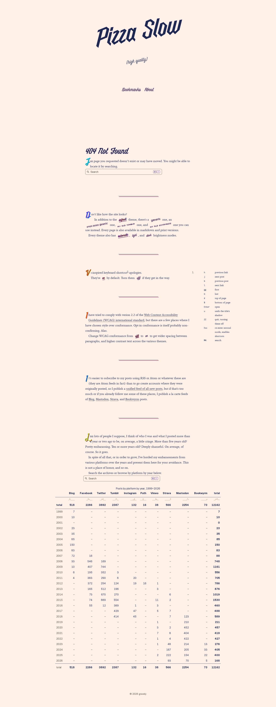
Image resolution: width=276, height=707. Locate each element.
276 (217, 644)
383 (90, 577)
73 (205, 505)
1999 (59, 511)
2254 (185, 505)
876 (217, 588)
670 (103, 594)
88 (218, 555)
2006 (59, 550)
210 (186, 622)
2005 (59, 544)
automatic (123, 235)
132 (133, 505)
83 (73, 550)
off (138, 278)
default (123, 220)
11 (156, 599)
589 (217, 616)
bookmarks (131, 90)
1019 (216, 594)
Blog (91, 399)
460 (217, 605)
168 (217, 660)
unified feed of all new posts (144, 388)
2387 (115, 505)
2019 (59, 622)
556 (217, 572)
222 (168, 655)
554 (116, 599)
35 (73, 533)
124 (116, 583)
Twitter (101, 493)
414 (116, 616)
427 (217, 638)
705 (217, 577)
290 (103, 577)
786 (217, 583)
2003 (59, 533)
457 (217, 627)
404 (186, 633)
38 (156, 505)
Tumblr (114, 493)
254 (103, 583)
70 (187, 660)
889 (103, 599)
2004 (59, 539)
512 (103, 588)
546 (89, 561)
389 (116, 605)
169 (103, 561)
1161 (216, 566)
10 (73, 517)
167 (168, 649)
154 (186, 655)
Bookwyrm (132, 399)
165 (90, 588)
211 (217, 622)
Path (143, 493)
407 (90, 566)
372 (90, 583)
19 (134, 583)
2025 (59, 655)
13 (205, 644)
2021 (59, 633)
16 (144, 505)
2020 (59, 627)
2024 (59, 649)
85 (73, 539)
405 (217, 649)
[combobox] (123, 172)
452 (186, 627)
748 (217, 561)
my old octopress (160, 225)
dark (148, 235)
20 (134, 577)
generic (156, 219)
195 (90, 572)
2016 (59, 605)
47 (134, 610)
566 (168, 505)
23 (73, 528)
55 (90, 605)
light (134, 235)
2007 (59, 555)
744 (103, 566)
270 (116, 594)
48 (169, 644)
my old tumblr (126, 225)
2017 (59, 610)
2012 (59, 583)
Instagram (130, 493)
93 (169, 660)
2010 (59, 572)
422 (186, 638)
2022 (59, 638)
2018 (59, 616)
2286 (89, 505)
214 (186, 644)
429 (116, 610)
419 (217, 633)
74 (90, 599)
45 (134, 616)
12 (104, 605)
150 (72, 544)
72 (73, 555)
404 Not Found (106, 151)
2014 (59, 594)
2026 (59, 660)
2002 (59, 528)
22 (205, 655)
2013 (59, 588)
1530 (216, 599)
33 (73, 561)
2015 (59, 599)
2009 (59, 566)
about (148, 90)
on (103, 278)
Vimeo (154, 493)
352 (103, 572)
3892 (102, 505)
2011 (59, 577)
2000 (59, 517)
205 (186, 649)
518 (72, 505)
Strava (114, 399)
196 (116, 588)
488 (217, 610)
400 (217, 655)
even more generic (97, 224)
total (59, 505)
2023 (59, 644)
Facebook (86, 493)
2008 (59, 561)
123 (186, 616)
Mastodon (102, 399)
